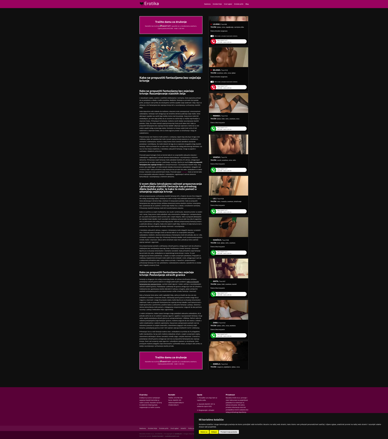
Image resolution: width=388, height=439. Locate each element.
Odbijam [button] (214, 432)
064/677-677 (166, 26)
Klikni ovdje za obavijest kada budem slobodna (226, 27)
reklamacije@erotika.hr (176, 403)
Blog (247, 4)
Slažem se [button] (203, 432)
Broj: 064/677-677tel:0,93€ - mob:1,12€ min (224, 33)
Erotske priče (238, 4)
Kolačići (183, 428)
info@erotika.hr (173, 405)
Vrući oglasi (228, 4)
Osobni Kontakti (157, 436)
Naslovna (207, 4)
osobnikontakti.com (172, 436)
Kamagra (184, 172)
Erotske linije (217, 4)
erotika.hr (178, 434)
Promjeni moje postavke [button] (229, 432)
